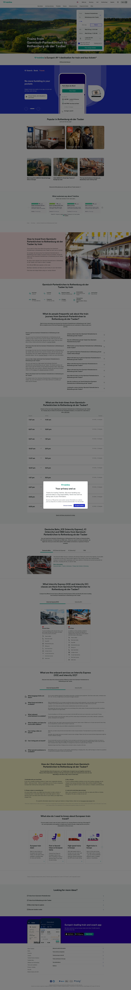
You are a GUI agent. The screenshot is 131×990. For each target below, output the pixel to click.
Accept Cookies (79, 505)
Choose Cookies (67, 505)
